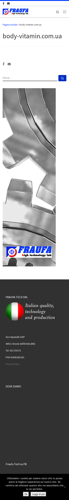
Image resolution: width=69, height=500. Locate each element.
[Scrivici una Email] (8, 3)
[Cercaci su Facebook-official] (3, 3)
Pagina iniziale (10, 24)
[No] (64, 487)
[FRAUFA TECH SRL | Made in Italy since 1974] (15, 11)
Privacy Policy (12, 364)
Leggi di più (38, 494)
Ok (25, 494)
